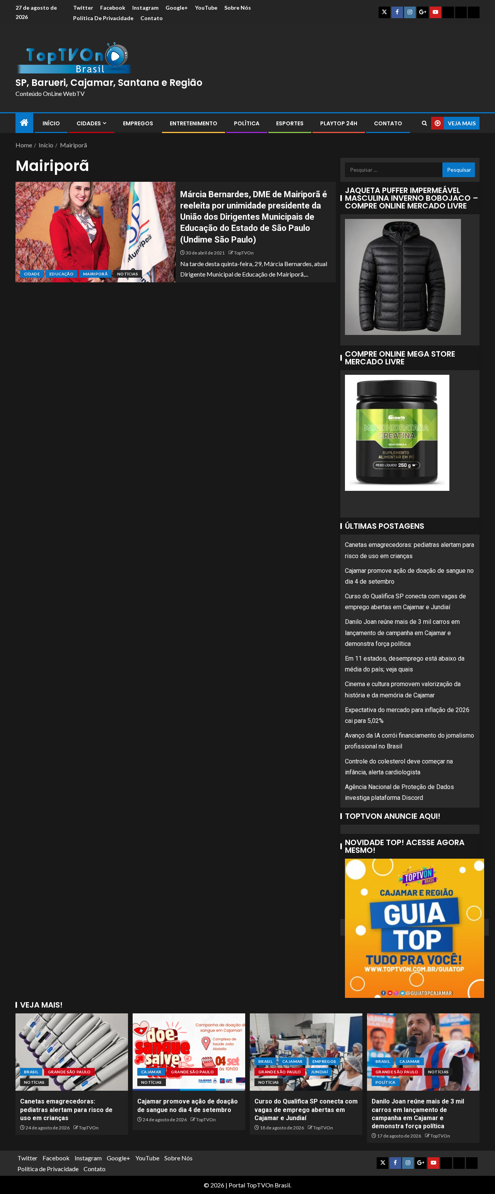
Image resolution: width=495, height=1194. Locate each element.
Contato (151, 18)
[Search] (424, 123)
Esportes (290, 123)
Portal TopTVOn (251, 1185)
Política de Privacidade (103, 18)
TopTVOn (244, 253)
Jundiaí (319, 1071)
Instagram (145, 7)
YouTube (206, 7)
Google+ (177, 7)
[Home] (24, 122)
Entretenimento (193, 123)
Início (51, 123)
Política (246, 123)
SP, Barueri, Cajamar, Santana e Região (108, 82)
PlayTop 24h (338, 123)
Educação (61, 274)
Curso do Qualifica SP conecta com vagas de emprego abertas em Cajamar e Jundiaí (306, 1110)
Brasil (31, 1071)
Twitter (83, 7)
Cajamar (151, 1071)
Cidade (32, 274)
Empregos (138, 123)
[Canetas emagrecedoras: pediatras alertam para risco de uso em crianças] (71, 1052)
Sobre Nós (237, 7)
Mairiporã (95, 274)
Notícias (127, 274)
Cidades (89, 123)
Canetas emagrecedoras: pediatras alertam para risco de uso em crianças (66, 1110)
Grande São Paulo (69, 1071)
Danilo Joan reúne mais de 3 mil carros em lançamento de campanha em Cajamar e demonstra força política (402, 632)
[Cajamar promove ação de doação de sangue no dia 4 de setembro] (189, 1052)
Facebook (112, 7)
